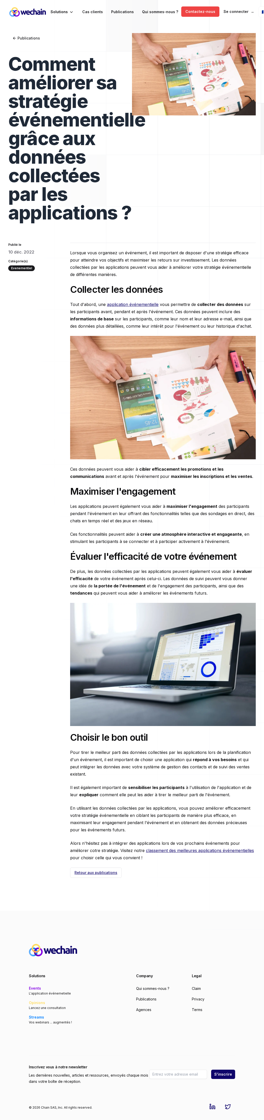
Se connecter (239, 11)
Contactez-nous (200, 11)
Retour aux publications (96, 872)
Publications (122, 12)
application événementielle (133, 304)
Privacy (198, 999)
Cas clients (92, 12)
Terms (197, 1009)
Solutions (59, 12)
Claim (196, 988)
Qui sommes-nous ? (160, 12)
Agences (143, 1009)
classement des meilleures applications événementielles (200, 850)
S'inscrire (223, 1074)
